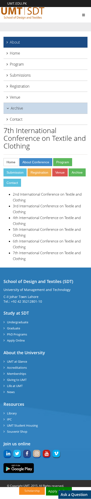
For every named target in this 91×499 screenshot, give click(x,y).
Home (15, 53)
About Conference (35, 162)
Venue (15, 97)
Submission (15, 172)
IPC (9, 419)
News (11, 392)
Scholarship (32, 491)
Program (17, 64)
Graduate (13, 328)
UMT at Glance (17, 361)
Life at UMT (15, 386)
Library (12, 413)
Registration (19, 86)
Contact (16, 119)
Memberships (16, 374)
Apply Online (16, 340)
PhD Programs (17, 334)
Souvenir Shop (17, 431)
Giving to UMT (17, 380)
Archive (17, 108)
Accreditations (17, 367)
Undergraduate (17, 322)
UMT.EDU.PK (17, 3)
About (15, 42)
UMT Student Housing (22, 425)
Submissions (20, 75)
